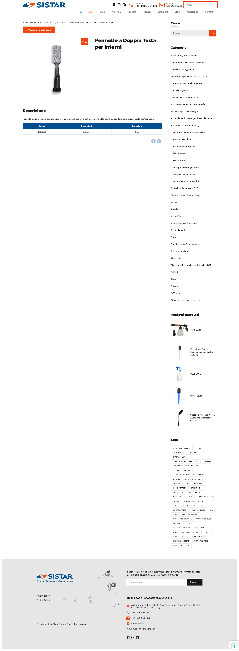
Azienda (116, 12)
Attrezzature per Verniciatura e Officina (189, 76)
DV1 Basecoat (178, 492)
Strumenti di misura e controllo (185, 300)
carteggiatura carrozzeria (186, 461)
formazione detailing (194, 501)
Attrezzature (177, 258)
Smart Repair (198, 537)
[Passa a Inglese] (81, 12)
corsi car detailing (182, 470)
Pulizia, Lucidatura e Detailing (43, 22)
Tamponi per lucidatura (184, 174)
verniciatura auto (181, 545)
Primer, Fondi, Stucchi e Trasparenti (188, 62)
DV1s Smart (177, 497)
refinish (189, 523)
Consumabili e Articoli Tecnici (185, 97)
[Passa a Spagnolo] (90, 12)
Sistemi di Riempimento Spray (185, 195)
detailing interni (180, 484)
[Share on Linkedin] (159, 141)
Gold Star (177, 506)
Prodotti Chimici (178, 230)
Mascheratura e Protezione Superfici (188, 104)
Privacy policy (43, 595)
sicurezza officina (191, 532)
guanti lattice (179, 510)
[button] (84, 41)
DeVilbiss (175, 293)
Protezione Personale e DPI (184, 188)
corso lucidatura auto (183, 475)
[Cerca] (212, 33)
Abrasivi (174, 209)
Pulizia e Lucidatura (180, 251)
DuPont (174, 272)
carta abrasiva (179, 457)
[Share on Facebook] (153, 141)
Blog (177, 12)
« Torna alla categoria (38, 30)
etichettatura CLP (205, 497)
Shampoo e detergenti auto (186, 167)
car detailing (192, 453)
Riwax (173, 279)
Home (101, 12)
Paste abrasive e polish (184, 146)
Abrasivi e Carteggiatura (182, 69)
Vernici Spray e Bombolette (184, 55)
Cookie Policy (43, 600)
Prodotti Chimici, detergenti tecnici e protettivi (193, 118)
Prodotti (132, 12)
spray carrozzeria (181, 541)
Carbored (177, 453)
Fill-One (176, 501)
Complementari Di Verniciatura (185, 244)
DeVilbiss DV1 (198, 484)
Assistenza (192, 12)
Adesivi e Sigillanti (180, 90)
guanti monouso (197, 510)
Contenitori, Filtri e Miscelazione (186, 83)
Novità (174, 202)
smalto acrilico (180, 537)
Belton (198, 448)
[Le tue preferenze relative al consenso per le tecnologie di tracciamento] (234, 646)
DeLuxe (201, 475)
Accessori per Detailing (68, 22)
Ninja (175, 514)
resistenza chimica (181, 528)
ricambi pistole (202, 528)
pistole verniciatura (182, 519)
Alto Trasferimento (182, 448)
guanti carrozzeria (195, 506)
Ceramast (207, 461)
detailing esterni (193, 479)
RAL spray (177, 523)
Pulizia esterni (180, 153)
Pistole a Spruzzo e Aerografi (185, 111)
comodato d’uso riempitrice (185, 466)
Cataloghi (163, 12)
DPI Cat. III (195, 488)
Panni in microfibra (182, 139)
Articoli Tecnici (178, 216)
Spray (173, 237)
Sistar (207, 532)
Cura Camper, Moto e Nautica (185, 181)
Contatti (209, 12)
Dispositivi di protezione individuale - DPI (191, 265)
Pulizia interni (179, 160)
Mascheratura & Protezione (184, 223)
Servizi (147, 12)
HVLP (212, 510)
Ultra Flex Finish (201, 541)
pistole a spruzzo (190, 514)
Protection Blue (203, 519)
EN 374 (189, 497)
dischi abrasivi (179, 488)
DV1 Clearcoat (195, 492)
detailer (176, 479)
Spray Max (175, 286)
